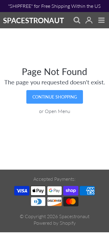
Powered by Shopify (55, 223)
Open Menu (57, 111)
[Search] (76, 20)
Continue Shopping (54, 96)
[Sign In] (89, 20)
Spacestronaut (74, 216)
